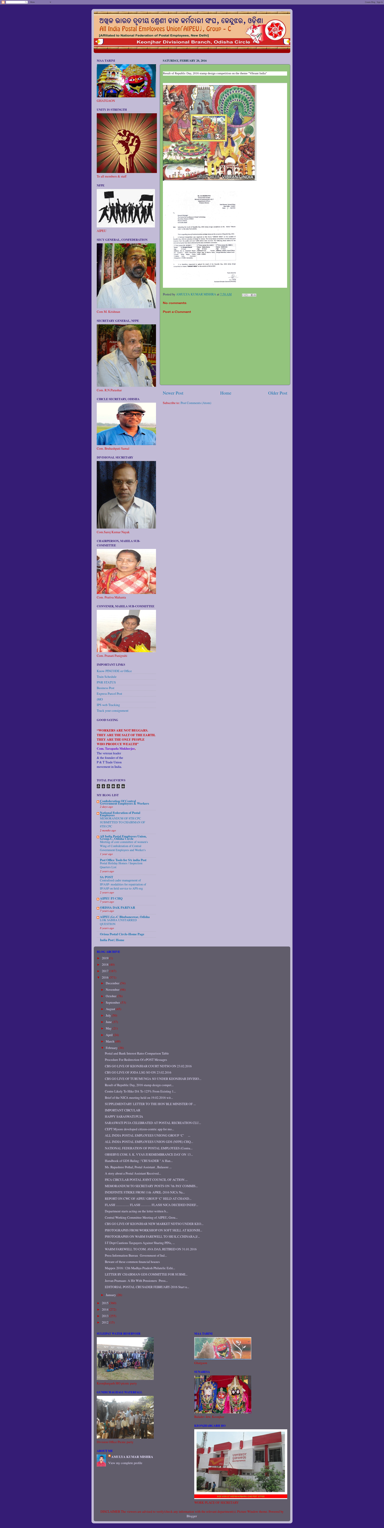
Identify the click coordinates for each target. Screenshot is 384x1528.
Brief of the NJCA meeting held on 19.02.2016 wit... (139, 1097)
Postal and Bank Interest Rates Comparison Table (137, 1053)
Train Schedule (107, 676)
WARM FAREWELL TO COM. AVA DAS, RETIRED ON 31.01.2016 (151, 1249)
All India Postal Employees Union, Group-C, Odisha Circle (123, 837)
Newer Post (173, 393)
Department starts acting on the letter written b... (136, 1211)
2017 (105, 971)
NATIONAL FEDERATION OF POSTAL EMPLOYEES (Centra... (148, 1148)
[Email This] (243, 295)
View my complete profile (125, 1463)
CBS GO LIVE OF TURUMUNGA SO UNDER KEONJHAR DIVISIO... (153, 1078)
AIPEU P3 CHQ (111, 898)
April (109, 1035)
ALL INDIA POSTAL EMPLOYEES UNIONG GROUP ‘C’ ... (147, 1135)
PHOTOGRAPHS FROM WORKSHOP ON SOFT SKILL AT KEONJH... (153, 1230)
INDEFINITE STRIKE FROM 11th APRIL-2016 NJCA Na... (145, 1192)
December (113, 983)
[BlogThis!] (246, 295)
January (111, 1295)
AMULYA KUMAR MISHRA (132, 1456)
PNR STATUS (106, 682)
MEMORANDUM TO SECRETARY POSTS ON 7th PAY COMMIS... (151, 1186)
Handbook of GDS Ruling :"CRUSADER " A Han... (139, 1160)
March (110, 1041)
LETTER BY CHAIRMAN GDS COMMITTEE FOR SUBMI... (146, 1274)
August (111, 1009)
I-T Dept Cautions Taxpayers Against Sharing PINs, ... (140, 1243)
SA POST (106, 877)
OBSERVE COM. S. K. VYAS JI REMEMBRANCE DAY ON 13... (149, 1154)
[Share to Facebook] (252, 295)
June (109, 1022)
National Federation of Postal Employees (120, 813)
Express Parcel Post (109, 693)
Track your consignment (112, 710)
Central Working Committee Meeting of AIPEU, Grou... (141, 1217)
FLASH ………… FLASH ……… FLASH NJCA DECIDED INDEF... (151, 1205)
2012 (105, 1322)
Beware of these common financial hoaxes (132, 1261)
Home (225, 393)
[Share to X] (249, 295)
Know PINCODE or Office (114, 671)
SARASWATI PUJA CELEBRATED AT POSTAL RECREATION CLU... (153, 1123)
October (111, 996)
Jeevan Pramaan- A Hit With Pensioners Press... (136, 1280)
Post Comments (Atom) (196, 403)
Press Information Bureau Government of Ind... (136, 1255)
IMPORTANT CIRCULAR (122, 1110)
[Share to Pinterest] (254, 295)
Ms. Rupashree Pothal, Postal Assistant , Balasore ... (138, 1167)
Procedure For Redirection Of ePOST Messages (136, 1059)
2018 (105, 964)
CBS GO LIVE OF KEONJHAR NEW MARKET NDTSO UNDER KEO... (154, 1223)
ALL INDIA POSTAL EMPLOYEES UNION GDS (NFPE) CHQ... (149, 1141)
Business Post (105, 688)
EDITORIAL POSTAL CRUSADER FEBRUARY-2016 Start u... (147, 1287)
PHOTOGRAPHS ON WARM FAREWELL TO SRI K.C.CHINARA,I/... (152, 1236)
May (109, 1028)
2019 (105, 958)
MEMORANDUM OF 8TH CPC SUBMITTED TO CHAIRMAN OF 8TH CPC (122, 822)
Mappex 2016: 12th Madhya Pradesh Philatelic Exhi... (140, 1268)
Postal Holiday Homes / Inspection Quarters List (121, 865)
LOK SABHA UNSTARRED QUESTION (118, 922)
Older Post (277, 393)
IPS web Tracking (108, 705)
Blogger (192, 1516)
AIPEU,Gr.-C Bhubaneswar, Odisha (125, 916)
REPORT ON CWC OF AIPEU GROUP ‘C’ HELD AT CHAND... (148, 1198)
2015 (105, 1303)
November (113, 989)
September (113, 1002)
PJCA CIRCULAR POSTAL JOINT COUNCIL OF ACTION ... (146, 1179)
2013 (105, 1316)
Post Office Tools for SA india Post (123, 860)
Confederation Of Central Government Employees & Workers (124, 802)
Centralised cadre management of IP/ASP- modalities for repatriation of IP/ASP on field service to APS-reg (123, 884)
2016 (105, 977)
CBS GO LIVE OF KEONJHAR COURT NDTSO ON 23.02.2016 (148, 1066)
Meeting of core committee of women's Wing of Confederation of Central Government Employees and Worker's (124, 846)
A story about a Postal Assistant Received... (133, 1173)
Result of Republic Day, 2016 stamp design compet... (139, 1085)
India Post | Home (112, 940)
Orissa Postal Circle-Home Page (122, 934)
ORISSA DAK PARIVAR (117, 907)
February (112, 1048)
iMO (100, 699)
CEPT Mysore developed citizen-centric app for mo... (139, 1129)
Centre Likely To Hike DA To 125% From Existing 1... (140, 1091)
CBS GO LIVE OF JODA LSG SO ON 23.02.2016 (138, 1072)
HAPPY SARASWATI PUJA (124, 1116)
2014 (105, 1309)
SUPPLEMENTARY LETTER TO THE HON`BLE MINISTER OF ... (150, 1104)
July (109, 1015)
